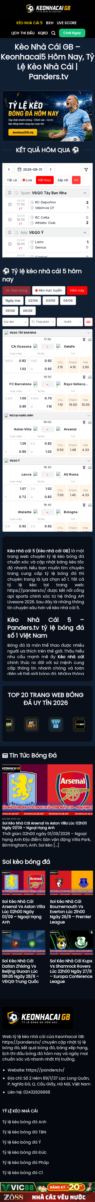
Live (29, 180)
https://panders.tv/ (26, 590)
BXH (49, 22)
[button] (53, 33)
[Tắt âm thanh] (88, 322)
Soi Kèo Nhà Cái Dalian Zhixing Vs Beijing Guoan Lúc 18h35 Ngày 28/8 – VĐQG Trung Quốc (20, 971)
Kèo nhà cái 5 (29, 22)
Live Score (67, 22)
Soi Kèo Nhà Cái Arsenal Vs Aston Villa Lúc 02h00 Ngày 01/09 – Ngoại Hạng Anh (44, 825)
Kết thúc (44, 180)
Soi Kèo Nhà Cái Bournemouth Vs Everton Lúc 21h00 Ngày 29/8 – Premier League (70, 911)
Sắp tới (63, 180)
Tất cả (12, 180)
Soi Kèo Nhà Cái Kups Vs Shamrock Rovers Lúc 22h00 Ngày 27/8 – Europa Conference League (71, 971)
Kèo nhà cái (71, 656)
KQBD (43, 33)
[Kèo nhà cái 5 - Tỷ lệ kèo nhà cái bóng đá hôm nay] (47, 9)
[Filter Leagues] (86, 170)
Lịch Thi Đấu (22, 33)
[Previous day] (9, 169)
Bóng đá (16, 645)
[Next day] (50, 169)
